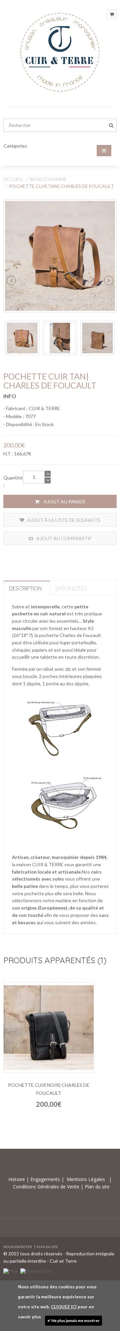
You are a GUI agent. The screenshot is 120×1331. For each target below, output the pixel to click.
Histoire (17, 1179)
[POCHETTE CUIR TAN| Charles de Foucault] (60, 256)
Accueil (13, 179)
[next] (108, 280)
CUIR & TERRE (44, 408)
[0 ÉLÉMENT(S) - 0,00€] (112, 14)
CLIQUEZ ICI (64, 1306)
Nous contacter (17, 1247)
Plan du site (96, 1186)
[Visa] (10, 1270)
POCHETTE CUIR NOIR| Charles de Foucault (48, 1089)
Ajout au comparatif (63, 538)
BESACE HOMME (48, 179)
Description (25, 588)
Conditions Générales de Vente (47, 1186)
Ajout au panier (64, 501)
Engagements (44, 1179)
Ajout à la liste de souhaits (63, 520)
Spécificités (71, 588)
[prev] (11, 280)
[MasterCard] (35, 1270)
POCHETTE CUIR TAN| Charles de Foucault (61, 186)
